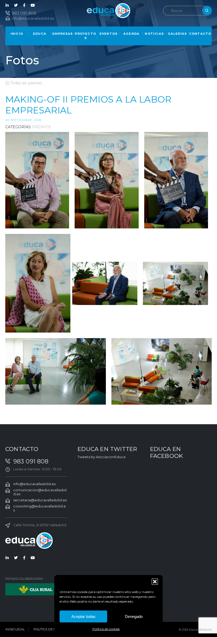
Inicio (17, 34)
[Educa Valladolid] (108, 10)
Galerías (177, 34)
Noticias (154, 34)
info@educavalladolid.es (33, 18)
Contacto (200, 34)
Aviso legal (15, 629)
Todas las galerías (26, 83)
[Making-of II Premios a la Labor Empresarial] (37, 180)
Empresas (62, 34)
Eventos (108, 34)
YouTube (33, 5)
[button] (154, 581)
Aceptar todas (83, 616)
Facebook (24, 5)
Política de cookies (106, 629)
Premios (41, 127)
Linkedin (7, 5)
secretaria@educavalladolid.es (40, 500)
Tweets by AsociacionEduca (101, 457)
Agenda (131, 34)
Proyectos (85, 36)
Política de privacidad (53, 629)
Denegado (134, 616)
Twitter (16, 5)
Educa (39, 34)
